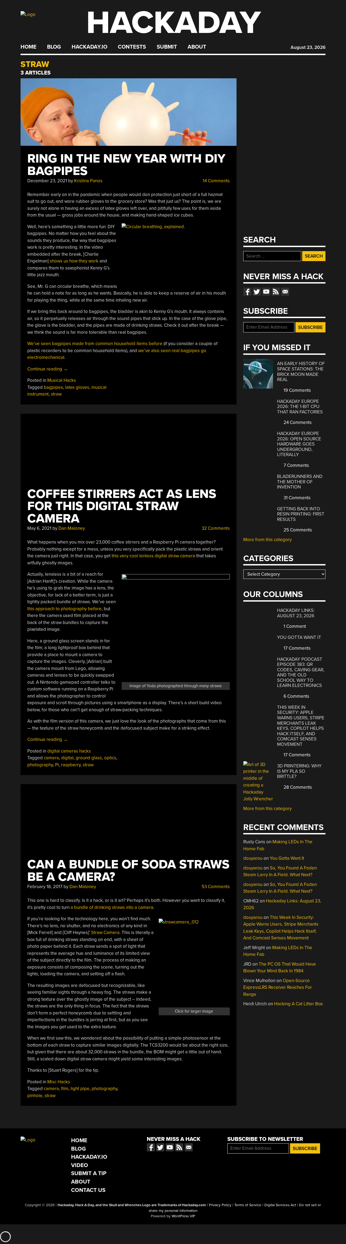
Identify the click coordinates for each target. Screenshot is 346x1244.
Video (79, 1165)
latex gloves (77, 387)
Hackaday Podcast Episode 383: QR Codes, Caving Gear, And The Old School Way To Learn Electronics (300, 672)
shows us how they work (74, 261)
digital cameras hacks (69, 751)
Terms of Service (247, 1205)
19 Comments (296, 390)
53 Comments (215, 886)
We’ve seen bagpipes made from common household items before (94, 343)
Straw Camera (105, 932)
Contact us (285, 292)
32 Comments (215, 528)
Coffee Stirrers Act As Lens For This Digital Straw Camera (121, 506)
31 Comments (296, 498)
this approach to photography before (64, 609)
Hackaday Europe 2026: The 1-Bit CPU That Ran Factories (300, 407)
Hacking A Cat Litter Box (298, 1004)
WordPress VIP (183, 1216)
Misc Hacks (58, 1082)
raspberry (71, 765)
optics (110, 758)
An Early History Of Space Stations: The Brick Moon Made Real (301, 371)
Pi (57, 765)
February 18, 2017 (44, 886)
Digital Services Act (280, 1205)
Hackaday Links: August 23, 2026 (296, 613)
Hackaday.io (89, 47)
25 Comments (297, 530)
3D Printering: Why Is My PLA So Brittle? (299, 771)
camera (51, 758)
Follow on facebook (247, 292)
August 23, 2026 (308, 47)
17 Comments (296, 648)
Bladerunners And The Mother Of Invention (299, 482)
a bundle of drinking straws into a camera (112, 907)
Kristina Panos (88, 181)
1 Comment (294, 626)
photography (40, 765)
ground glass (89, 758)
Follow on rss (276, 292)
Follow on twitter (257, 292)
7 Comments (295, 465)
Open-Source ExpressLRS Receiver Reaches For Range (277, 987)
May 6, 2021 (39, 528)
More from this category (267, 539)
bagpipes (53, 387)
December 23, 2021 (47, 181)
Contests (132, 47)
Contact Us (88, 1190)
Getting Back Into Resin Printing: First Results (300, 514)
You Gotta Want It (299, 637)
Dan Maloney (71, 528)
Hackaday (173, 23)
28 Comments (297, 787)
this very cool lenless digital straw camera (153, 556)
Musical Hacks (61, 380)
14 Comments (216, 181)
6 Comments (295, 696)
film (64, 1088)
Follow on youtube (266, 292)
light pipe (80, 1088)
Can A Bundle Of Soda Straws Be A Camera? (128, 870)
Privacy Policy (220, 1205)
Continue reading (47, 369)
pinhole (34, 1095)
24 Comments (297, 422)
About (197, 47)
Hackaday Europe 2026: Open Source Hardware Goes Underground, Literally (299, 444)
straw (56, 394)
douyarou (252, 858)
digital (67, 758)
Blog (54, 47)
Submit (167, 47)
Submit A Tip (89, 1173)
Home (28, 47)
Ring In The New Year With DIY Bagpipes (126, 164)
